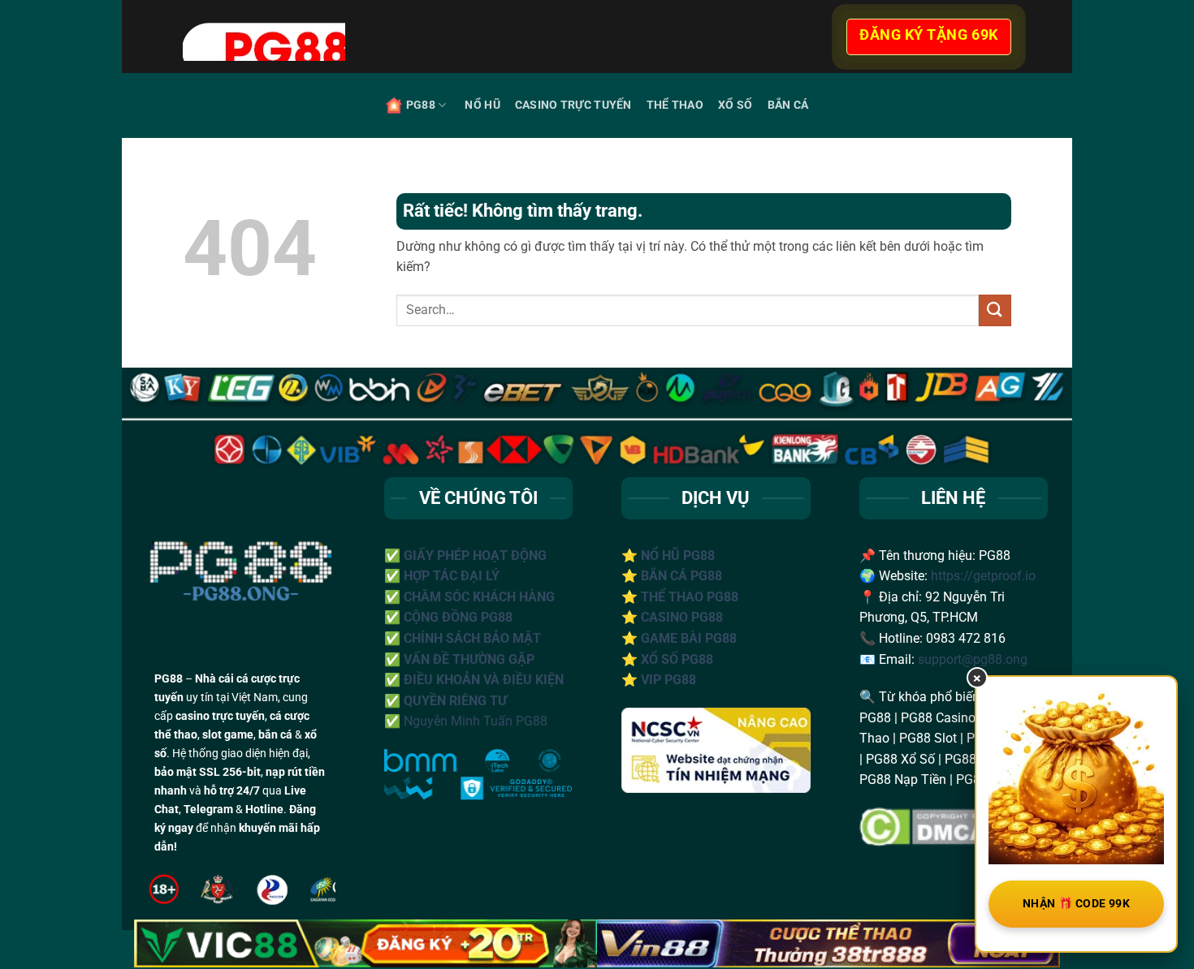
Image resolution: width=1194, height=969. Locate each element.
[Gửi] (995, 310)
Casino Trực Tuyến (573, 105)
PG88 (420, 105)
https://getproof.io (983, 576)
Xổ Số (735, 105)
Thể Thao (675, 105)
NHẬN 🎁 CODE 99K (1076, 903)
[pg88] (467, 36)
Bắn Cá (788, 105)
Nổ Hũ (482, 105)
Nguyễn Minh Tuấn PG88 (475, 721)
